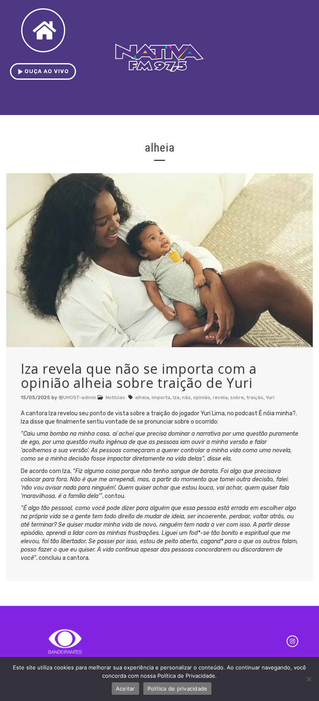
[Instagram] (292, 641)
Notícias (115, 397)
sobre (237, 397)
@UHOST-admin (77, 397)
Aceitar (125, 688)
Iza (176, 397)
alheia (142, 397)
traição (254, 397)
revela (220, 397)
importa (161, 397)
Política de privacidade (177, 688)
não (186, 397)
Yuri (270, 397)
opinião (201, 397)
